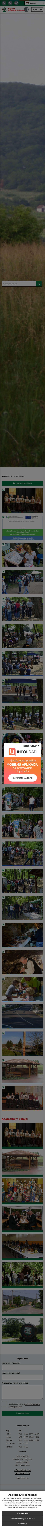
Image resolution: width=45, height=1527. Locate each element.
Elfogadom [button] (22, 1513)
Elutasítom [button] (22, 1524)
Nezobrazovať (30, 745)
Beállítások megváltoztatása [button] (22, 1518)
